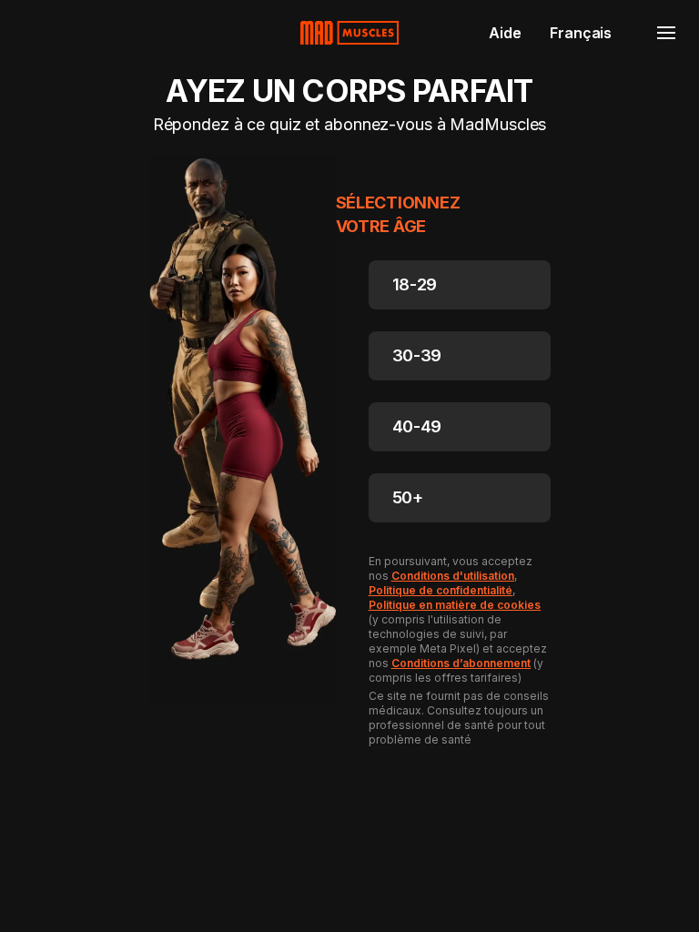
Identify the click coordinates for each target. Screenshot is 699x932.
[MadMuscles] (349, 32)
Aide (505, 33)
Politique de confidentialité (441, 590)
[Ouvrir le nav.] (666, 33)
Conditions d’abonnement (461, 663)
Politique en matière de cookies (455, 605)
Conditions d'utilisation (453, 575)
